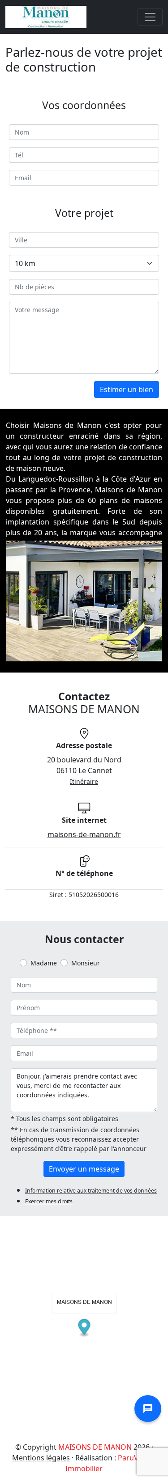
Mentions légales (41, 1458)
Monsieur (85, 963)
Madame (43, 963)
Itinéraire (84, 781)
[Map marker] (84, 1328)
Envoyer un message (84, 1169)
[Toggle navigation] (150, 17)
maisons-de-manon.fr (84, 834)
